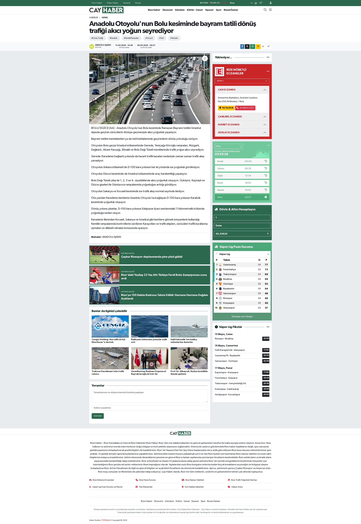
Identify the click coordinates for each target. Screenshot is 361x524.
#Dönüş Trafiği (97, 38)
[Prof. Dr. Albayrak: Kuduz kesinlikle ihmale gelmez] (189, 358)
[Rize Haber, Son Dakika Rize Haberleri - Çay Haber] (106, 9)
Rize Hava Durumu (147, 480)
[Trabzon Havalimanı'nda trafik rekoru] (110, 358)
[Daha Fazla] (258, 46)
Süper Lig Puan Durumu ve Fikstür (108, 487)
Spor (218, 10)
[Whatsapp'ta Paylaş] (252, 46)
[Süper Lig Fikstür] (268, 327)
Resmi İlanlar (231, 10)
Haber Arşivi (237, 487)
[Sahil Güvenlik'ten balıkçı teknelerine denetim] (189, 326)
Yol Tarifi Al (227, 108)
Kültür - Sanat (195, 10)
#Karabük (113, 38)
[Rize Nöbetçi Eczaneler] (268, 71)
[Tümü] (268, 57)
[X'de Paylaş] (247, 46)
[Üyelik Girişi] (269, 3)
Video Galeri (112, 3)
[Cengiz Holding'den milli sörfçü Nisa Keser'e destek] (110, 326)
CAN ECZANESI (226, 89)
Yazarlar (126, 3)
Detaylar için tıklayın (242, 316)
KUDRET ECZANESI (228, 124)
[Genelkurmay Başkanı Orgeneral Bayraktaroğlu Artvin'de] (149, 358)
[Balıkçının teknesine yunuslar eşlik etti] (149, 326)
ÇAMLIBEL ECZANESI (230, 116)
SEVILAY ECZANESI (228, 132)
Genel (105, 18)
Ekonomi (167, 10)
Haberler (93, 18)
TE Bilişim (106, 520)
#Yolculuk (174, 38)
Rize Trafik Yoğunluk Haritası (244, 480)
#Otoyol (148, 38)
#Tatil (161, 38)
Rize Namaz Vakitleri (195, 480)
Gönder (98, 416)
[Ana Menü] (270, 10)
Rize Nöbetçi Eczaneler (103, 480)
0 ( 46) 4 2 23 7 (247, 108)
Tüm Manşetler (146, 487)
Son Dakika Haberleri (194, 487)
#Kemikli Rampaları (131, 38)
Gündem (180, 10)
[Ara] (265, 10)
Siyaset (209, 10)
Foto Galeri (97, 3)
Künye (138, 3)
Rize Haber (154, 10)
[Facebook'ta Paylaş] (242, 46)
